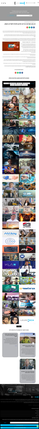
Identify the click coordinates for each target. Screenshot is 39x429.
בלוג (37, 414)
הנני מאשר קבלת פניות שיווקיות (11, 392)
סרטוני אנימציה (19, 83)
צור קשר (37, 415)
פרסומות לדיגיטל (24, 85)
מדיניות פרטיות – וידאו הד (33, 405)
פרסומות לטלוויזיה (13, 83)
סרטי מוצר (12, 85)
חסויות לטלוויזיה (17, 85)
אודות (37, 411)
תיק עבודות (36, 413)
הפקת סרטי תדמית (26, 83)
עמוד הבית (36, 410)
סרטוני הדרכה (6, 83)
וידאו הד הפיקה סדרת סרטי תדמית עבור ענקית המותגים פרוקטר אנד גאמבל (11, 335)
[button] (38, 2)
